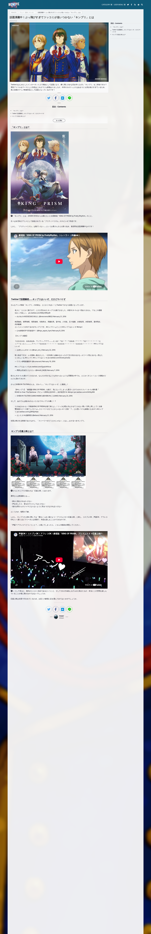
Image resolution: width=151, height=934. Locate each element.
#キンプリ (29, 358)
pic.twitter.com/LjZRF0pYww (27, 412)
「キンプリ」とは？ (17, 111)
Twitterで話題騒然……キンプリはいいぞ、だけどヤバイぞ (28, 113)
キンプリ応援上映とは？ (19, 116)
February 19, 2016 (48, 361)
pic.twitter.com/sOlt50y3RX (84, 392)
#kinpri (79, 327)
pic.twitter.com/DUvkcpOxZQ (59, 358)
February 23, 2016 (65, 396)
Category (106, 4)
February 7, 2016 (53, 370)
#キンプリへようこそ (54, 327)
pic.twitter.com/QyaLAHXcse (40, 367)
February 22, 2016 (48, 350)
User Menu (118, 4)
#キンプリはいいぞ (69, 327)
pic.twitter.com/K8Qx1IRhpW (39, 313)
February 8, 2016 (58, 330)
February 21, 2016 (59, 316)
